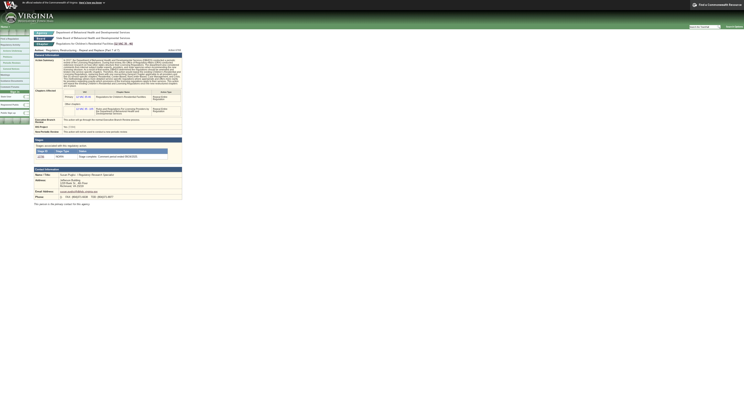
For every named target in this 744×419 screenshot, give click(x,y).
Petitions (7, 57)
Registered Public (10, 105)
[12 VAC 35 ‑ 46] (123, 43)
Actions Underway (12, 51)
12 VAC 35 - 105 (84, 109)
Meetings (5, 75)
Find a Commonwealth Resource (720, 4)
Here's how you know (90, 2)
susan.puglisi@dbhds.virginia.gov (79, 191)
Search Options (734, 27)
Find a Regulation (10, 39)
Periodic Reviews (12, 63)
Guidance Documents (12, 81)
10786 (40, 156)
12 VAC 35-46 (83, 97)
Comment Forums (10, 87)
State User (6, 96)
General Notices (11, 69)
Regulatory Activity (10, 45)
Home (4, 26)
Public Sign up (8, 113)
